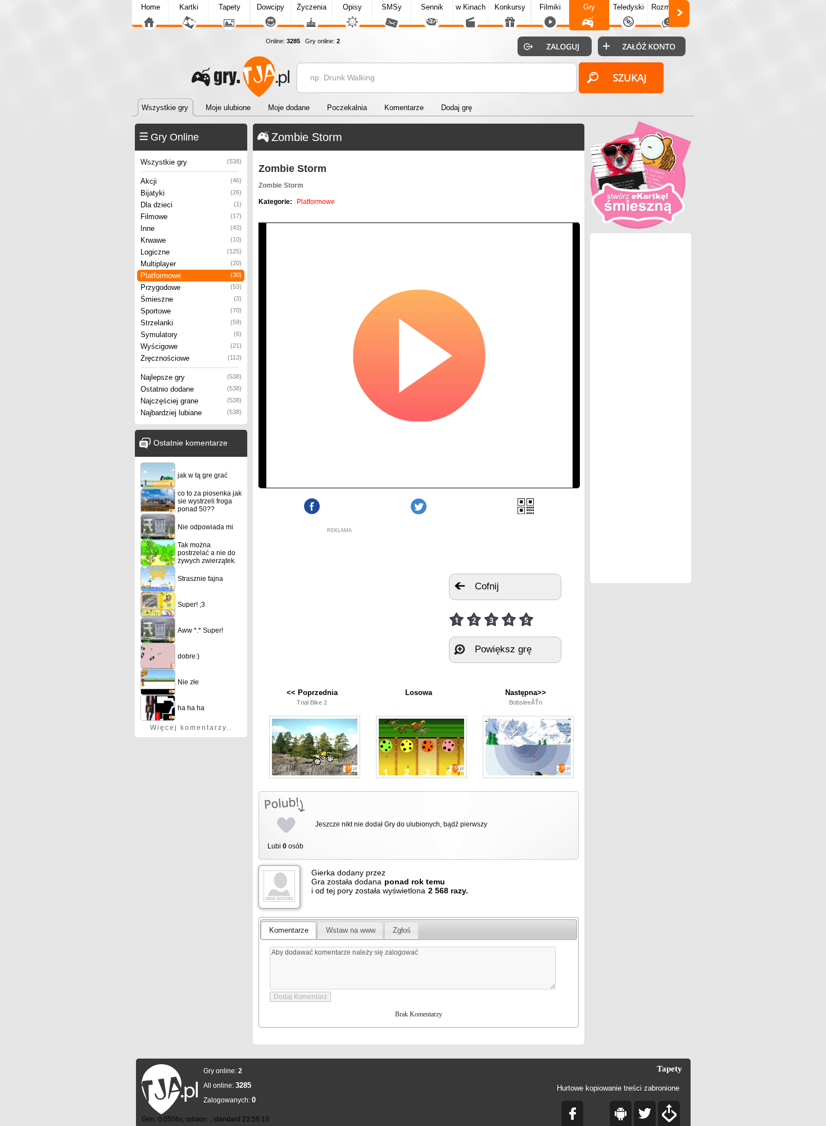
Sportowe (191, 311)
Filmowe (191, 216)
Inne (191, 228)
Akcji (191, 181)
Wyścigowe (191, 346)
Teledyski (628, 7)
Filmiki (550, 7)
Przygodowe (191, 287)
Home (150, 7)
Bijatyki (191, 193)
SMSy (392, 7)
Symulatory (191, 334)
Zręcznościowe (191, 358)
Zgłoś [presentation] (402, 930)
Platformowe (191, 275)
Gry (589, 7)
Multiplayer (191, 264)
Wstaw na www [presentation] (350, 930)
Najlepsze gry (191, 377)
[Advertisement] (339, 603)
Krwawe (191, 240)
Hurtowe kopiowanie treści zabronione (618, 1088)
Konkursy (509, 7)
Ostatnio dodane (191, 389)
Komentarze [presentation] (288, 930)
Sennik (432, 7)
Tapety (229, 7)
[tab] (288, 930)
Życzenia (311, 7)
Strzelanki (191, 323)
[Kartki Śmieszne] (640, 226)
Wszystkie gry (191, 162)
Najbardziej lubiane (191, 412)
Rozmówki (668, 7)
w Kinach (470, 7)
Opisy (352, 7)
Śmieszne (191, 299)
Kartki (188, 7)
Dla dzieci (191, 205)
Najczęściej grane (191, 401)
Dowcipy (270, 7)
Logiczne (191, 252)
